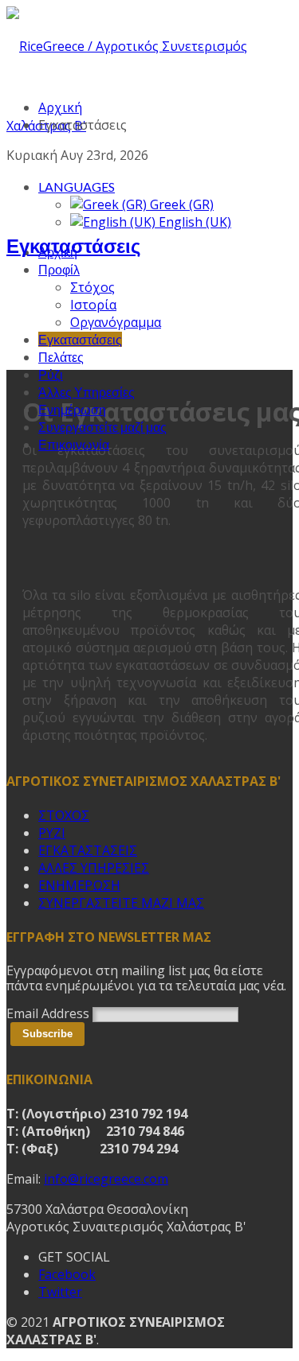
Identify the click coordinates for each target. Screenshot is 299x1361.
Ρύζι (50, 374)
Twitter (60, 1292)
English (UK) (193, 222)
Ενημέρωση (72, 409)
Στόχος (92, 287)
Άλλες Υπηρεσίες (86, 391)
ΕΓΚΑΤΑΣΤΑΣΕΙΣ (87, 850)
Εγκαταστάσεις (80, 339)
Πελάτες (61, 356)
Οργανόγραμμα (115, 322)
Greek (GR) (180, 204)
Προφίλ (59, 269)
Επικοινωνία (73, 444)
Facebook (67, 1274)
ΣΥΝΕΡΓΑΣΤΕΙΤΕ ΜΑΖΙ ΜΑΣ (121, 903)
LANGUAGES (76, 186)
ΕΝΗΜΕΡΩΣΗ (79, 885)
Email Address (47, 1013)
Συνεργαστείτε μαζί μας (102, 426)
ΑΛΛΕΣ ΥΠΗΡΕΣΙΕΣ (93, 868)
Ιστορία (93, 304)
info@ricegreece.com (106, 1179)
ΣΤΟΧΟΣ (63, 815)
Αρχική (60, 107)
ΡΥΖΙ (51, 833)
